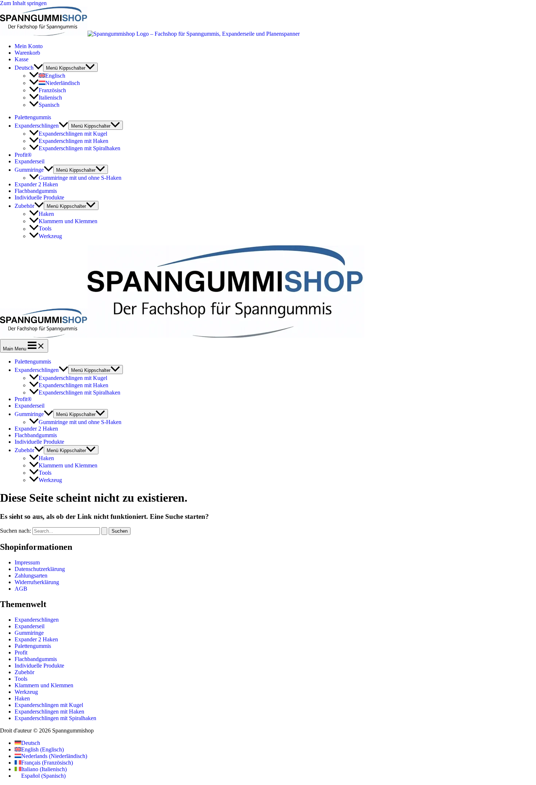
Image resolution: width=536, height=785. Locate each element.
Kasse (21, 59)
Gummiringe (29, 170)
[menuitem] (29, 68)
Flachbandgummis (36, 191)
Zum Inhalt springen (23, 3)
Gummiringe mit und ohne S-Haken (80, 178)
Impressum (27, 562)
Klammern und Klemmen (68, 221)
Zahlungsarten (31, 575)
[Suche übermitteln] (104, 531)
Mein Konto (29, 46)
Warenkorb (27, 53)
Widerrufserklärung (37, 582)
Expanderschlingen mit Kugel (73, 134)
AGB (21, 589)
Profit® (23, 155)
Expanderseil (29, 161)
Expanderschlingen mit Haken (73, 141)
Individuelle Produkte (39, 197)
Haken (46, 214)
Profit (21, 652)
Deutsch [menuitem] (30, 743)
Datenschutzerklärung (40, 569)
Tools (45, 229)
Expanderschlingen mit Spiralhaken (79, 148)
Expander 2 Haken (36, 184)
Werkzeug (50, 236)
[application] (38, 68)
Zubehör (24, 206)
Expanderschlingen (37, 126)
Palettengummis (33, 117)
